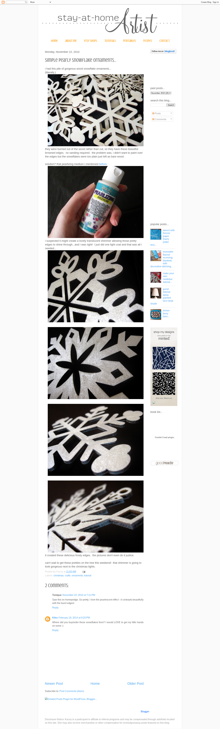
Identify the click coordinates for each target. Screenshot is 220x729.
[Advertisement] (162, 172)
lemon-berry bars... (166, 313)
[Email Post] (83, 571)
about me (71, 41)
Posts (157, 113)
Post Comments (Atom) (71, 691)
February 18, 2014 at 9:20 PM (74, 617)
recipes (147, 41)
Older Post (135, 684)
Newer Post (54, 684)
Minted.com (168, 398)
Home (95, 684)
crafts (67, 575)
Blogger (145, 711)
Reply (55, 607)
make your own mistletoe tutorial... (168, 277)
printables (129, 41)
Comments (160, 119)
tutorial (87, 575)
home (54, 41)
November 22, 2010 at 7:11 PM (78, 595)
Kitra (55, 617)
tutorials (110, 41)
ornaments (77, 575)
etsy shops (90, 41)
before (103, 164)
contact (164, 41)
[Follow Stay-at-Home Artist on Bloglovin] (163, 52)
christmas (58, 575)
